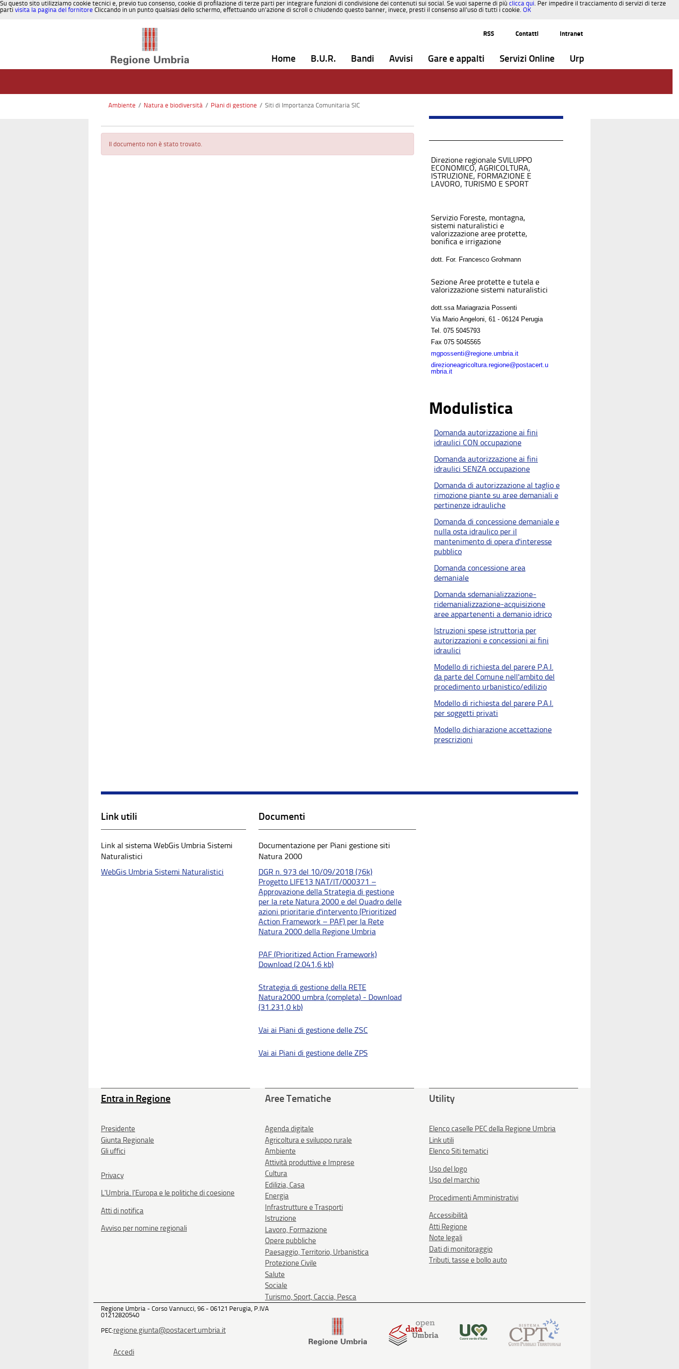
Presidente (118, 1128)
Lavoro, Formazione (296, 1229)
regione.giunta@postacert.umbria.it (169, 1330)
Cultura (276, 1173)
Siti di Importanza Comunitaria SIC (312, 105)
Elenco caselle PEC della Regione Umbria (492, 1128)
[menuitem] (283, 59)
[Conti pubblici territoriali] (535, 1331)
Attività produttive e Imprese (309, 1162)
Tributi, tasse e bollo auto (468, 1260)
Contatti (526, 33)
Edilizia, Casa (285, 1184)
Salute (275, 1274)
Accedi (123, 1352)
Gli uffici (113, 1151)
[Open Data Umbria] (413, 1331)
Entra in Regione (135, 1098)
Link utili (441, 1140)
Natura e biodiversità (173, 105)
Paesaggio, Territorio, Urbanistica (317, 1252)
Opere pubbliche (290, 1240)
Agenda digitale (289, 1128)
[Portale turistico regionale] (473, 1331)
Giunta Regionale (127, 1140)
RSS (488, 33)
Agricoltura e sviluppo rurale (308, 1140)
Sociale (276, 1285)
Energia (277, 1195)
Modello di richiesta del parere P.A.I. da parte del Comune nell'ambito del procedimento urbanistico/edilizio (494, 676)
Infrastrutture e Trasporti (304, 1207)
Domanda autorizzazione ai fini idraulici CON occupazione (486, 437)
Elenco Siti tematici (458, 1151)
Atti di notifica (122, 1210)
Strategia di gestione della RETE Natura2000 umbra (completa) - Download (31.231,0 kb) (330, 997)
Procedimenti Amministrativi (473, 1197)
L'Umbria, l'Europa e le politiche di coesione (168, 1192)
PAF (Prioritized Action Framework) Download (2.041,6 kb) (317, 959)
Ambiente (122, 105)
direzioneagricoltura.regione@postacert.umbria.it (489, 368)
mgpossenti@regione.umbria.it (474, 353)
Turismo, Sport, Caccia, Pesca (310, 1296)
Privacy (112, 1175)
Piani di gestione (234, 105)
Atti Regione (448, 1226)
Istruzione (280, 1218)
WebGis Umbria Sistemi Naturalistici (162, 872)
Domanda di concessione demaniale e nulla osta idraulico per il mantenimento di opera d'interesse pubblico (496, 536)
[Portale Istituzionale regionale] (338, 1331)
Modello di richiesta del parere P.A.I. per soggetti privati (493, 708)
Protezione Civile (291, 1263)
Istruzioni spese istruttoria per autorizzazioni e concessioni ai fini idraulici (491, 640)
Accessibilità (448, 1215)
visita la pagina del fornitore (54, 9)
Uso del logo (448, 1169)
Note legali (445, 1237)
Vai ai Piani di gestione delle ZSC (313, 1030)
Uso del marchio (454, 1179)
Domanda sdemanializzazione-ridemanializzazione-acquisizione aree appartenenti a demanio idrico (493, 604)
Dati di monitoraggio (461, 1249)
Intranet (571, 33)
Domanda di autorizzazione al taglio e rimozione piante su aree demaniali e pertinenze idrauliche (497, 495)
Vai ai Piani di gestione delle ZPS (313, 1053)
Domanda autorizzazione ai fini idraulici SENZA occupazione (486, 464)
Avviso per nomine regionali (144, 1228)
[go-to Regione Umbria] (149, 32)
